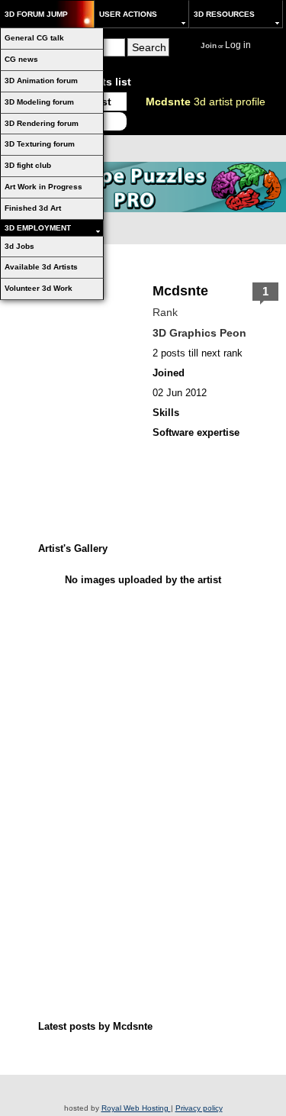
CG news (21, 59)
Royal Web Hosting (136, 1108)
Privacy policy (199, 1108)
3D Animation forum (41, 80)
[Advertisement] (143, 686)
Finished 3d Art (33, 208)
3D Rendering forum (42, 123)
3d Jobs (19, 246)
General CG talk (34, 38)
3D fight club (28, 165)
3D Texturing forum (40, 144)
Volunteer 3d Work (38, 288)
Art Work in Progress (43, 186)
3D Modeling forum (39, 102)
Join (209, 45)
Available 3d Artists (41, 267)
